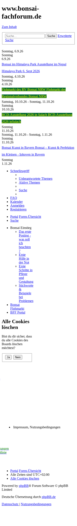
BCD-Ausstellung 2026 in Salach (25, 114)
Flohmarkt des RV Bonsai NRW (24, 89)
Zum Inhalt (9, 27)
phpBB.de (49, 497)
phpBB (24, 486)
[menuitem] (35, 178)
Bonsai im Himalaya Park (19, 64)
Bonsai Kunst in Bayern (18, 147)
